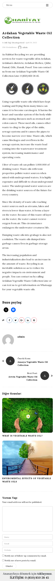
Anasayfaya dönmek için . (27, 573)
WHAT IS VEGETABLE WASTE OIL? (22, 435)
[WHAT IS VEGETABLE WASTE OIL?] (27, 415)
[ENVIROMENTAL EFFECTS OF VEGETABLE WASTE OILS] (27, 458)
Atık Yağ (7, 42)
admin (25, 47)
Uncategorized (18, 42)
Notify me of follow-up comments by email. (25, 556)
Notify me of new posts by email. (20, 560)
